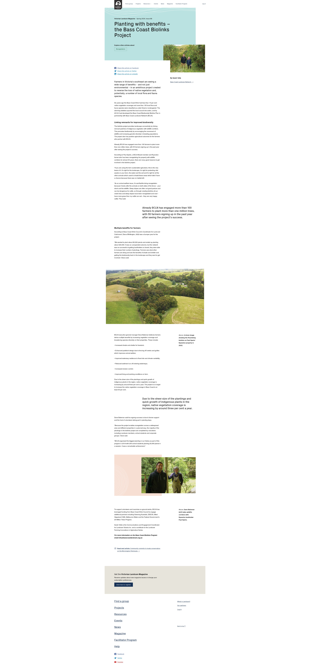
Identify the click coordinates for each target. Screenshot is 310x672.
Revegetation (120, 49)
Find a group (129, 4)
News (162, 4)
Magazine (170, 4)
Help (117, 646)
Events (156, 4)
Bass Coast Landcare (180, 82)
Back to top (180, 626)
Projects (138, 4)
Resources (147, 4)
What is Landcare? (183, 601)
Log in (204, 4)
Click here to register (123, 584)
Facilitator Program (181, 4)
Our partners (181, 605)
